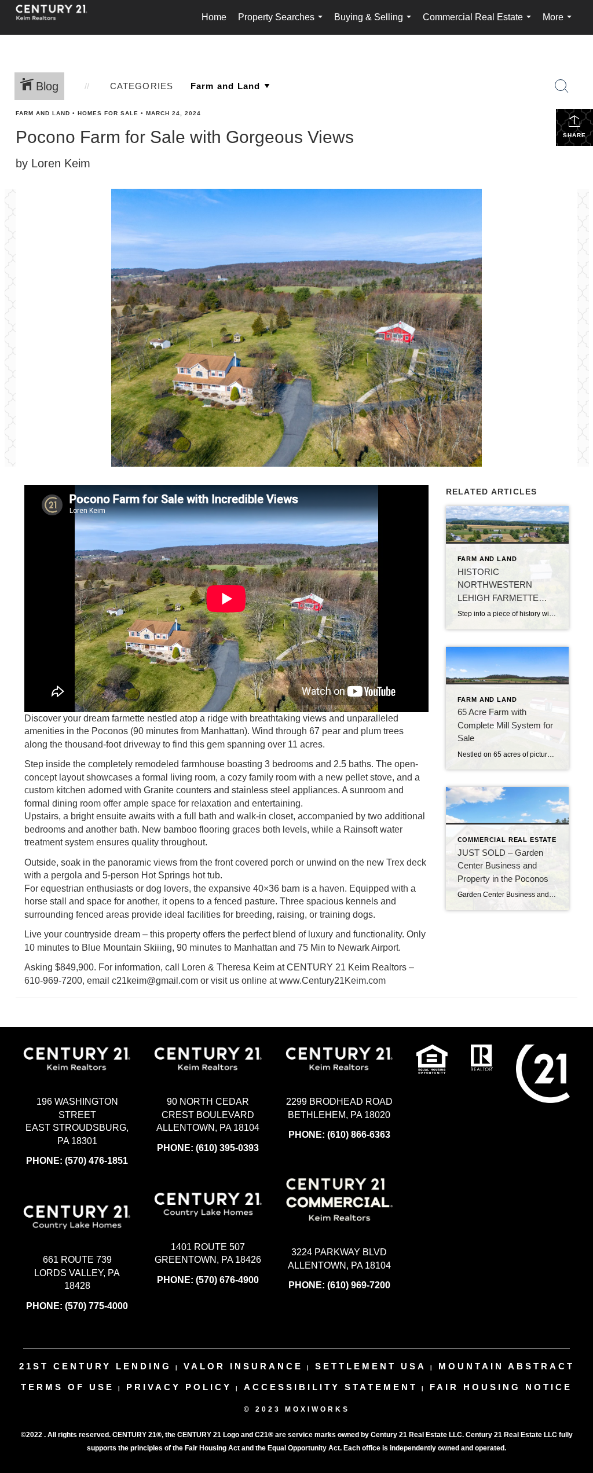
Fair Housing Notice (501, 1387)
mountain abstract (506, 1366)
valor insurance (243, 1366)
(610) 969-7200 (358, 1285)
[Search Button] (561, 86)
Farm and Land (43, 113)
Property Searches (282, 23)
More (559, 23)
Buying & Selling (375, 23)
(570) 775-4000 (96, 1306)
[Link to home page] (57, 17)
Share (574, 135)
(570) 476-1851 (96, 1161)
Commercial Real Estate (479, 23)
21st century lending (95, 1366)
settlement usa (370, 1366)
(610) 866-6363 (358, 1134)
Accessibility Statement (331, 1387)
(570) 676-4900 (227, 1280)
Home (214, 17)
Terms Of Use (67, 1387)
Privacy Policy (179, 1387)
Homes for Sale (108, 113)
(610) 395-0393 (227, 1148)
